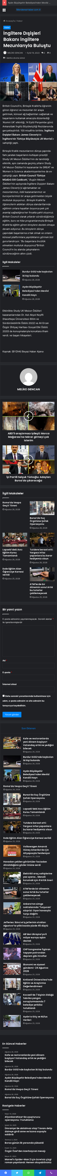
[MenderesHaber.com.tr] (28, 9)
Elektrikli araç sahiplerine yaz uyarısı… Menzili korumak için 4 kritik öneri (38, 877)
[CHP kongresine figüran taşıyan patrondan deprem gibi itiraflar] (12, 954)
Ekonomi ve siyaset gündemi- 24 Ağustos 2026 (35, 968)
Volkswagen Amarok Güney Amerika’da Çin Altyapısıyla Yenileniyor (36, 850)
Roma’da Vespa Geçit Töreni (12, 504)
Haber (20, 21)
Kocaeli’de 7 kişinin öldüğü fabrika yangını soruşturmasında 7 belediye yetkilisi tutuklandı (38, 1001)
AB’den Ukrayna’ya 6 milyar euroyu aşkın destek (35, 937)
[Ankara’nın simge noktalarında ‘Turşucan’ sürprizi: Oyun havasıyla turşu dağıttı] (12, 908)
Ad (5, 660)
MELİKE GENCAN (15, 53)
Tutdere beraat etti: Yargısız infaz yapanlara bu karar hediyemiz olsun (41, 554)
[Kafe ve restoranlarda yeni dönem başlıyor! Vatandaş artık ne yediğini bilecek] (12, 743)
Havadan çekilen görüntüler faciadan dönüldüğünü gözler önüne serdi (25, 863)
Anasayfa (10, 21)
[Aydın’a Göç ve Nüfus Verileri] (12, 1021)
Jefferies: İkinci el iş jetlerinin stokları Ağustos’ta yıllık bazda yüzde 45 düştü (25, 924)
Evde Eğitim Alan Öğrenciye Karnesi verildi (13, 571)
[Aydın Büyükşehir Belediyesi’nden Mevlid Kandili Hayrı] (11, 291)
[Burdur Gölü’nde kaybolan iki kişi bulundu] (11, 275)
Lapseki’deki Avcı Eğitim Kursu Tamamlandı (12, 552)
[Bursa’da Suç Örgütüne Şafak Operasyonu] (42, 508)
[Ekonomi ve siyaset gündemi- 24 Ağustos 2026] (12, 969)
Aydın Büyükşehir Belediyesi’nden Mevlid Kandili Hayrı (35, 291)
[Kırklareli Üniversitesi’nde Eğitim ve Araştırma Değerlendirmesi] (12, 984)
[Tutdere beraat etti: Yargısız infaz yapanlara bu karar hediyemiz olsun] (42, 540)
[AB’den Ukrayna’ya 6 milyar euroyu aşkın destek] (12, 938)
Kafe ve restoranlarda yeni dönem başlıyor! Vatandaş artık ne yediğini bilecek (38, 743)
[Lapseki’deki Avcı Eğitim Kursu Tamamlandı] (15, 540)
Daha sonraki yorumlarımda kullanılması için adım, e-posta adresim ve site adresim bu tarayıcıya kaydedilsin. (27, 701)
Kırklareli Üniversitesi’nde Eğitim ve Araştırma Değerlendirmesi (37, 983)
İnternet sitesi (10, 684)
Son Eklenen (29, 728)
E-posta (7, 672)
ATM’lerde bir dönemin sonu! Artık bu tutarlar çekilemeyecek (41, 589)
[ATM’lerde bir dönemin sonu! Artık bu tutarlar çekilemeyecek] (42, 574)
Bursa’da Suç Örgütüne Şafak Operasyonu (39, 521)
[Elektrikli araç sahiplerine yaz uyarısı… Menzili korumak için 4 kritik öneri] (12, 878)
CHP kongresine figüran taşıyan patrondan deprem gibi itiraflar (36, 953)
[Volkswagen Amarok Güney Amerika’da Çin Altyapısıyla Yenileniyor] (12, 851)
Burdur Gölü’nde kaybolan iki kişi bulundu (38, 758)
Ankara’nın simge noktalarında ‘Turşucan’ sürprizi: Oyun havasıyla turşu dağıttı (37, 908)
